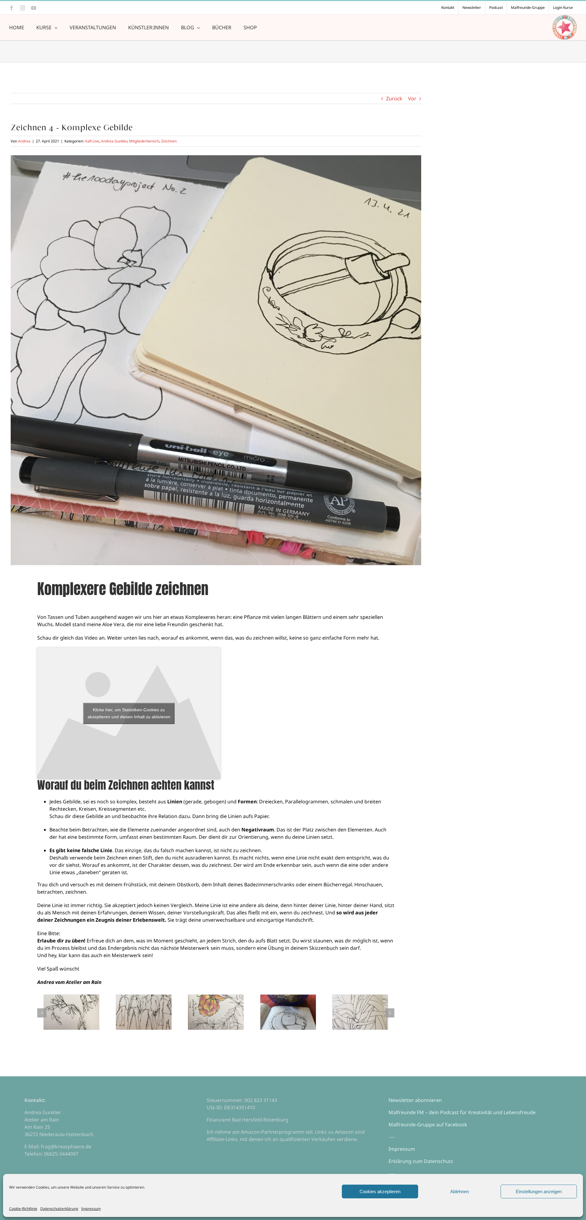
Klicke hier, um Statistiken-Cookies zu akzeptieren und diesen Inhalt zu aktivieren (129, 713)
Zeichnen (169, 141)
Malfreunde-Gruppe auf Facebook (428, 1124)
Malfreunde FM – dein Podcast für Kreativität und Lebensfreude (462, 1112)
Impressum (91, 1208)
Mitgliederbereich (144, 141)
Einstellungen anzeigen (539, 1191)
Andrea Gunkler (114, 141)
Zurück (394, 98)
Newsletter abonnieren (415, 1100)
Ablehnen (459, 1191)
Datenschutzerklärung (59, 1208)
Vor (412, 98)
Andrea (24, 141)
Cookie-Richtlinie (23, 1208)
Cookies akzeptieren (380, 1191)
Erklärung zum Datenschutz (421, 1161)
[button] (41, 1012)
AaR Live (92, 141)
